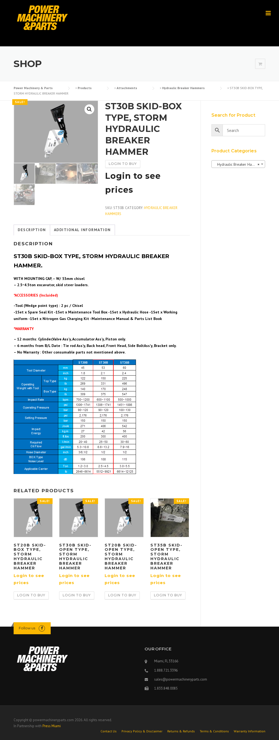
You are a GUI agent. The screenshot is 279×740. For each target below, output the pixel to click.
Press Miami (52, 726)
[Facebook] (42, 628)
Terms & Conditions (214, 731)
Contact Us (109, 731)
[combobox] (238, 164)
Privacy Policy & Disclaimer (142, 731)
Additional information (82, 229)
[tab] (32, 230)
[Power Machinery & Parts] (42, 17)
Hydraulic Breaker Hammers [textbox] (238, 164)
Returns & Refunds (181, 731)
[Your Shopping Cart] (260, 64)
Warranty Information (249, 731)
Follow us (27, 628)
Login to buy (123, 164)
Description (32, 229)
